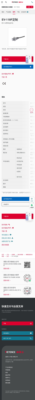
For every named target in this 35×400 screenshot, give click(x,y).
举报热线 (7, 370)
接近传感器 (5, 245)
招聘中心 (7, 377)
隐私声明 (7, 375)
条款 (6, 372)
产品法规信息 (9, 367)
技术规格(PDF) (6, 74)
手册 (3, 77)
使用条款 (7, 380)
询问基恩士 (5, 235)
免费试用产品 (6, 241)
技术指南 (4, 224)
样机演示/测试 (6, 238)
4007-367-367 (7, 338)
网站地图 (7, 383)
